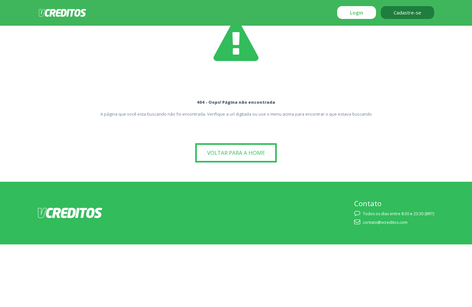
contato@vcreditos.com (385, 222)
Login (356, 12)
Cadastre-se (407, 12)
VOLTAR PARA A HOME (236, 152)
